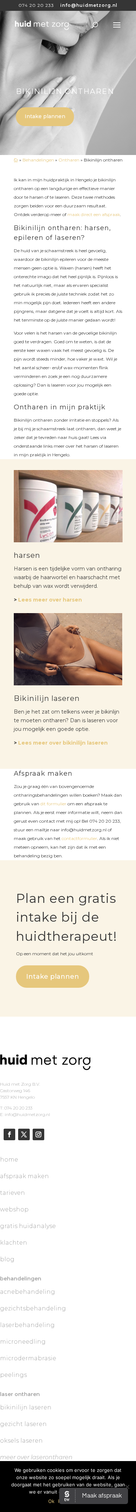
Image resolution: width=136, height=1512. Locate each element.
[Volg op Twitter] (24, 1134)
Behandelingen (38, 160)
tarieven (12, 1192)
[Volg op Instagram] (38, 1134)
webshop (14, 1209)
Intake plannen (45, 116)
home (9, 1159)
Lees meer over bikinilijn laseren (63, 743)
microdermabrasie (28, 1358)
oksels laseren (21, 1440)
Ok (51, 1501)
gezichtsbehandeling (33, 1308)
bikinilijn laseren (25, 1407)
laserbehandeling (27, 1325)
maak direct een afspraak (93, 214)
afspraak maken (24, 1176)
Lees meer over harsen (50, 599)
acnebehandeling (27, 1291)
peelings (13, 1374)
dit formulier (53, 803)
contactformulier (79, 838)
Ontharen (68, 160)
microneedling (23, 1341)
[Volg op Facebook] (9, 1134)
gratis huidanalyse (28, 1226)
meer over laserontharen (36, 1457)
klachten (13, 1242)
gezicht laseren (23, 1424)
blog (7, 1259)
